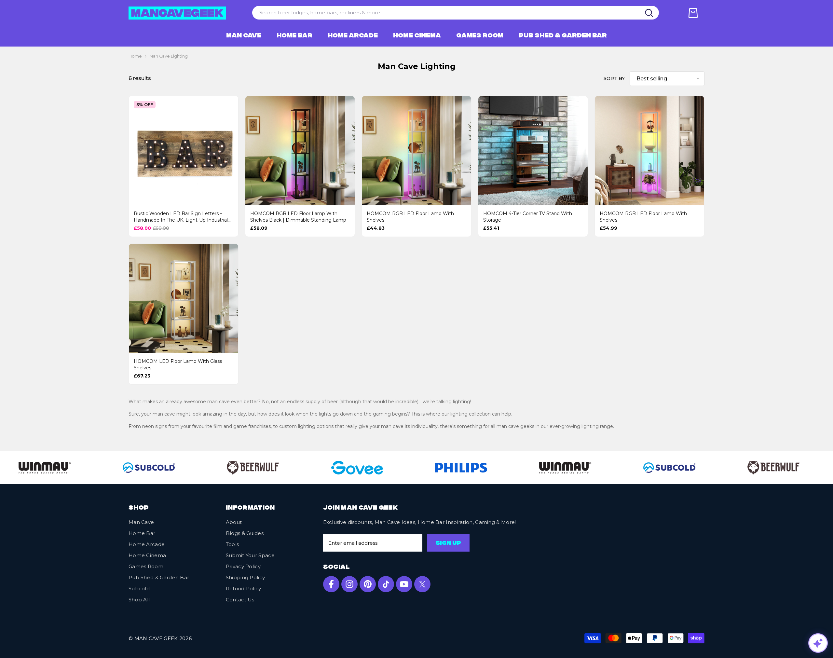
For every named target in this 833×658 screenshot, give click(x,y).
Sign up (448, 543)
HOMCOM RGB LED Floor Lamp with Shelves (410, 217)
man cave (164, 414)
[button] (667, 78)
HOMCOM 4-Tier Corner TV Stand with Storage (527, 217)
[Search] (649, 12)
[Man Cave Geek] (234, 467)
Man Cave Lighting (168, 56)
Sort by (614, 78)
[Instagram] (349, 584)
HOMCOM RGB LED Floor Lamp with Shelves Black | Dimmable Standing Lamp (298, 217)
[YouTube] (404, 584)
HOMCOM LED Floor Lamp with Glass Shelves (178, 364)
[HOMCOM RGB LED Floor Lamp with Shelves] (416, 150)
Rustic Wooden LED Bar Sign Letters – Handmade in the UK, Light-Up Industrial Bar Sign (181, 217)
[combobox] (446, 13)
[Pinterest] (368, 584)
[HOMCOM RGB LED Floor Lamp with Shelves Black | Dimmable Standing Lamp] (300, 150)
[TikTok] (386, 584)
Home (135, 56)
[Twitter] (422, 584)
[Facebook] (331, 584)
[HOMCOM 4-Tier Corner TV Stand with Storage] (533, 150)
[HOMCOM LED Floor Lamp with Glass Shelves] (183, 298)
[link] (130, 467)
